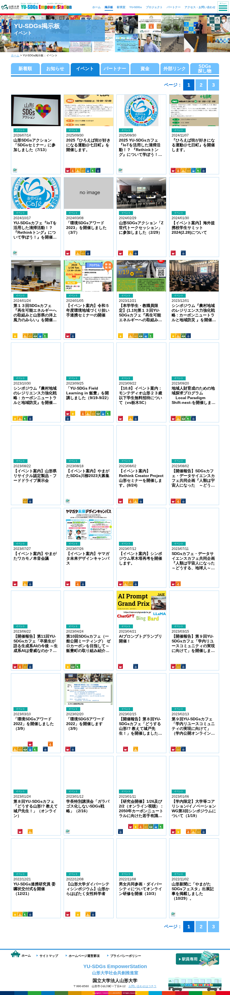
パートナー (115, 68)
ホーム (15, 55)
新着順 (25, 68)
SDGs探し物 (204, 68)
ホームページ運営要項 (84, 955)
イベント (85, 68)
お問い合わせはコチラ (142, 986)
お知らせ (55, 68)
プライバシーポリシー (125, 955)
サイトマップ (49, 955)
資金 (145, 68)
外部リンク (175, 68)
